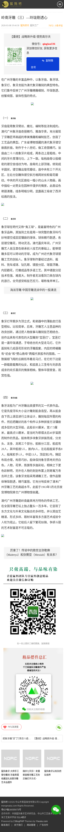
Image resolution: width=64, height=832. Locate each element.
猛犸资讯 (24, 25)
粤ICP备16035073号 (11, 809)
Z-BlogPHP (18, 821)
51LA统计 (21, 817)
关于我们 (18, 825)
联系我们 (5, 825)
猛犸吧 (4, 802)
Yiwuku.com (42, 821)
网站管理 (31, 825)
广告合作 (44, 825)
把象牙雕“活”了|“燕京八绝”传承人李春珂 (17, 738)
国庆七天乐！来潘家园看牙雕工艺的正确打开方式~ (31, 775)
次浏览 (13, 727)
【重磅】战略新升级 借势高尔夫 (47, 738)
